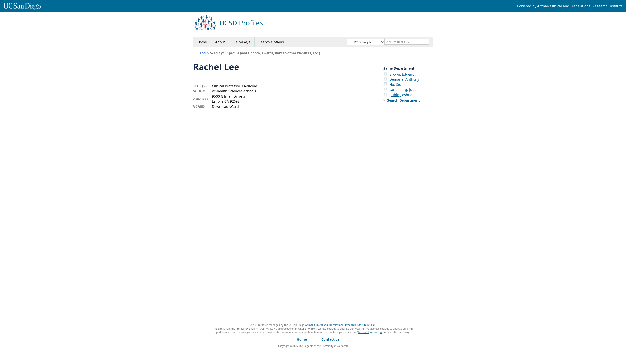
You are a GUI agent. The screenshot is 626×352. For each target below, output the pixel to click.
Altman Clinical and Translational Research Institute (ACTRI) (340, 325)
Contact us (330, 339)
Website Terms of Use (370, 332)
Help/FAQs (241, 42)
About (220, 42)
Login (204, 53)
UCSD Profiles (241, 23)
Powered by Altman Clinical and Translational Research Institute (570, 6)
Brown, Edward (402, 74)
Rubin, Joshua (401, 94)
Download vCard (225, 106)
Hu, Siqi (396, 84)
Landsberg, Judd (403, 89)
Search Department (403, 100)
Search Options (271, 42)
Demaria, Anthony (404, 79)
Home (202, 42)
